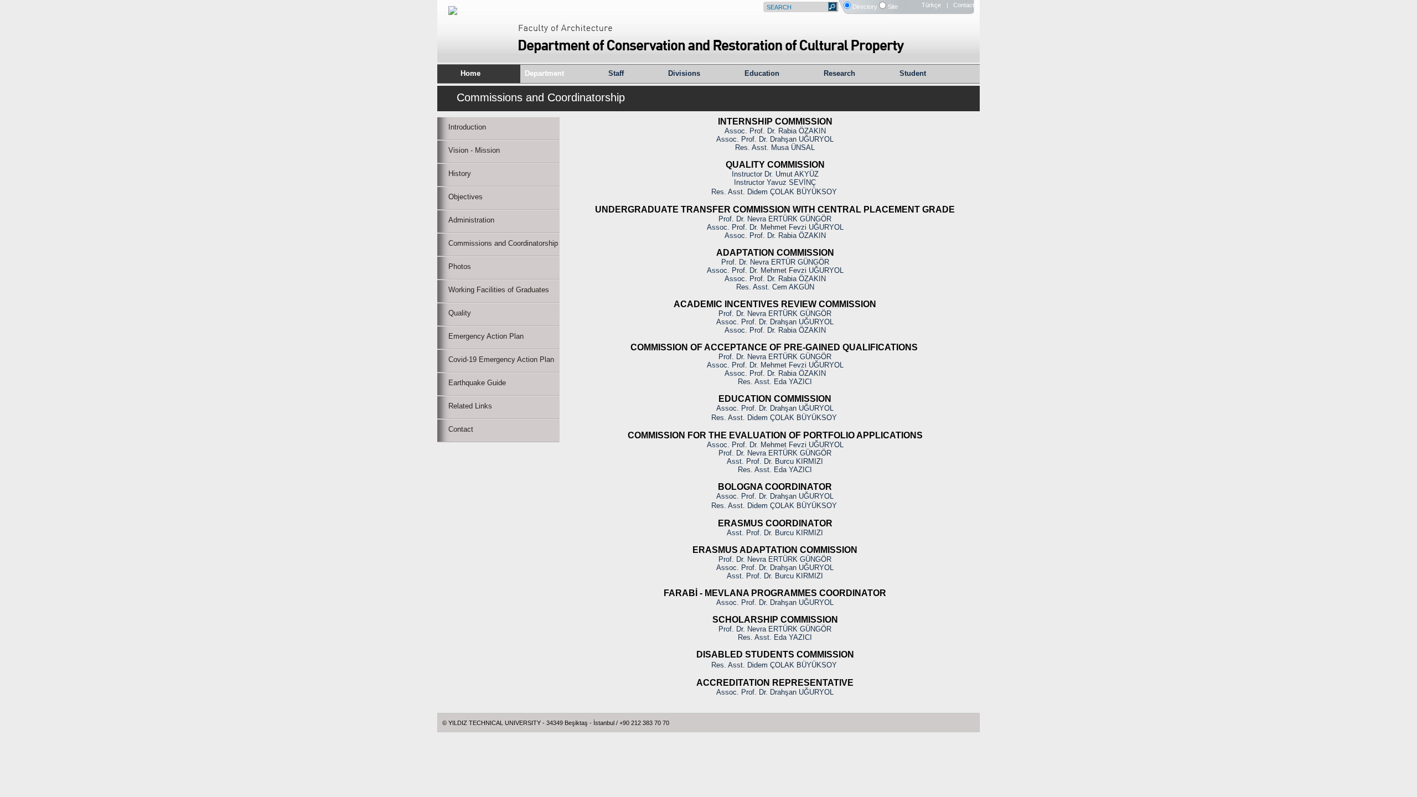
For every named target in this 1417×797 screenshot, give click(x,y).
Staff (616, 73)
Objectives (465, 197)
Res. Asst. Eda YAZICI (775, 381)
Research (839, 73)
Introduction (467, 127)
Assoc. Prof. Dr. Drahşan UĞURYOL (775, 139)
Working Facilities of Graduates (498, 290)
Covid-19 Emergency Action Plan (501, 359)
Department (544, 73)
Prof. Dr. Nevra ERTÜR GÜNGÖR (775, 262)
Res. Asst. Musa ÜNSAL (775, 147)
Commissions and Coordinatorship (503, 243)
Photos (459, 266)
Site (893, 6)
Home (470, 73)
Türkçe (931, 5)
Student (912, 73)
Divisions (684, 73)
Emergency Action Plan (486, 336)
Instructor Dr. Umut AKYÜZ (775, 174)
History (459, 173)
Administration (471, 220)
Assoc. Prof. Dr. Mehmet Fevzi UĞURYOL (775, 227)
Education (761, 73)
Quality (459, 313)
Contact (460, 429)
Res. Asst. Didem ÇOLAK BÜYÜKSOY (774, 192)
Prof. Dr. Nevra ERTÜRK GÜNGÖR (774, 219)
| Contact (960, 5)
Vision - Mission (474, 150)
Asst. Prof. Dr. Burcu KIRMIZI (775, 461)
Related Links (470, 406)
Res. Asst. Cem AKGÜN (775, 287)
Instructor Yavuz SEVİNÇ (775, 182)
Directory (864, 6)
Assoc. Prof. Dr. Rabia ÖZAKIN (775, 131)
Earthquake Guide (477, 383)
